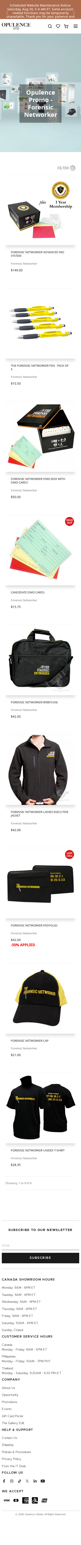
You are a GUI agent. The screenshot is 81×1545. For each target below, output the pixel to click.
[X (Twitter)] (27, 1481)
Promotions (9, 1402)
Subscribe (41, 1258)
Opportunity (10, 1395)
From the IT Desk (14, 1466)
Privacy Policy (11, 1459)
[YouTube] (42, 1481)
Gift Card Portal (12, 1416)
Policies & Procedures (16, 1452)
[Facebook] (4, 1481)
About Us (8, 1388)
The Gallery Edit (13, 1423)
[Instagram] (11, 1481)
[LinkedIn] (35, 1481)
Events (6, 1409)
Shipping (7, 1445)
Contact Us (9, 1438)
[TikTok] (19, 1481)
